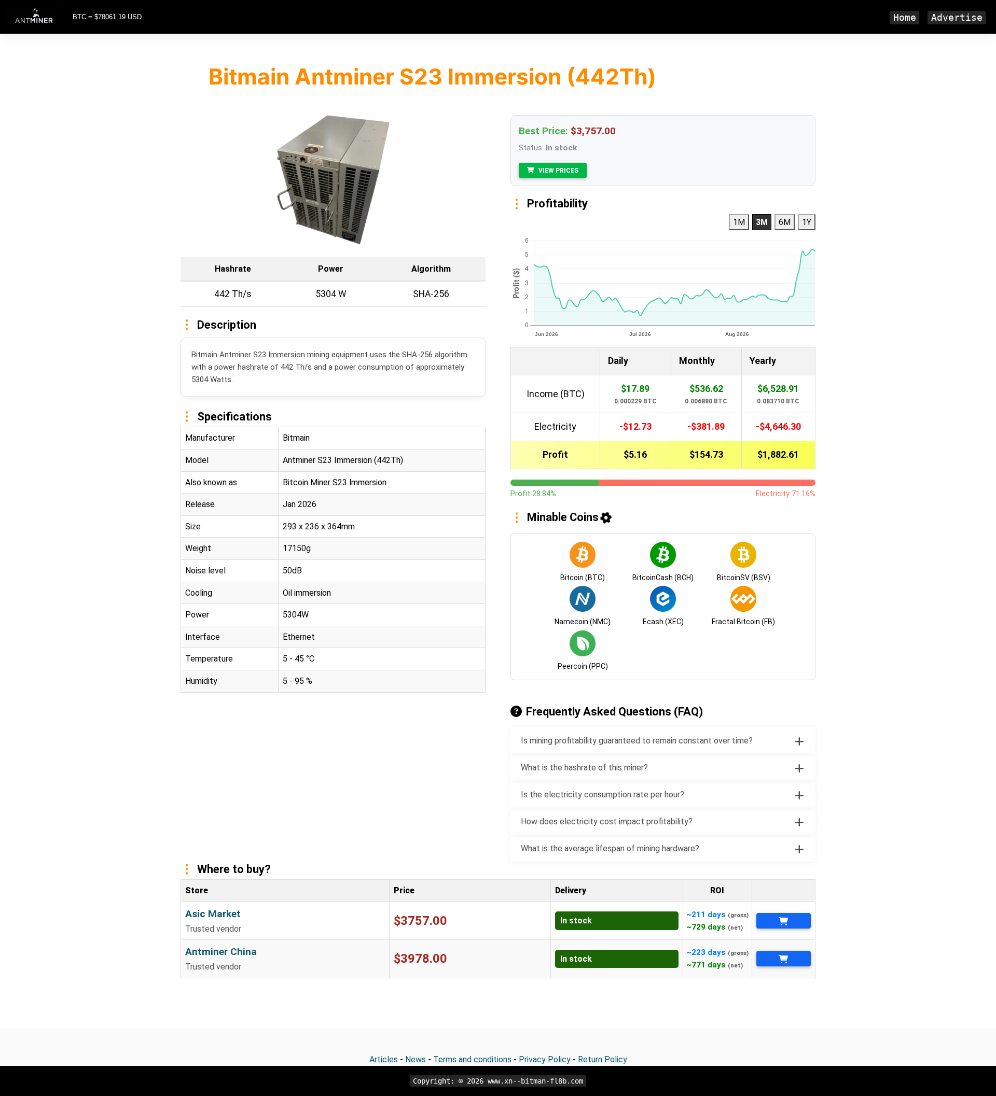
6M (785, 222)
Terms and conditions (472, 1059)
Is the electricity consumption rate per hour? (602, 794)
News (415, 1059)
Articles (383, 1059)
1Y (806, 222)
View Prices (558, 170)
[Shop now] (783, 921)
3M (762, 222)
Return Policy (602, 1059)
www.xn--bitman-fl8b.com (535, 1081)
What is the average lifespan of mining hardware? (610, 848)
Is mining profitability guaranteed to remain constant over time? (637, 741)
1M (739, 222)
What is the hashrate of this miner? (584, 767)
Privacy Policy (545, 1059)
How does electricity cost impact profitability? (607, 821)
